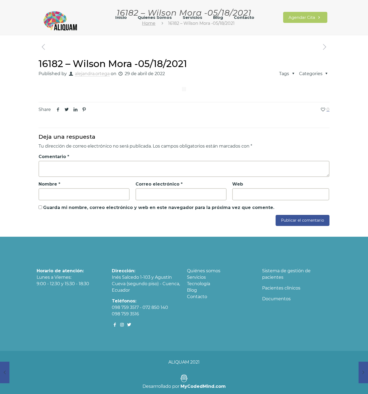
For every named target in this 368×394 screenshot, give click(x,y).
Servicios (196, 277)
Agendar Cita (302, 17)
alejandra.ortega (92, 73)
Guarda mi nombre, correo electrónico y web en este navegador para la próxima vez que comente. (158, 207)
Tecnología (198, 283)
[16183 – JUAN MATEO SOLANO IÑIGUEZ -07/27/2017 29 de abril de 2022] (363, 372)
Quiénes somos (203, 270)
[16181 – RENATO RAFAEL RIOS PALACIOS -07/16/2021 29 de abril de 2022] (4, 372)
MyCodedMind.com (203, 386)
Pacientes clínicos (281, 288)
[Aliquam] (60, 20)
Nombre (49, 184)
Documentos (276, 298)
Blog (192, 290)
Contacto (197, 296)
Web (237, 184)
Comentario (54, 156)
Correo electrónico (159, 184)
